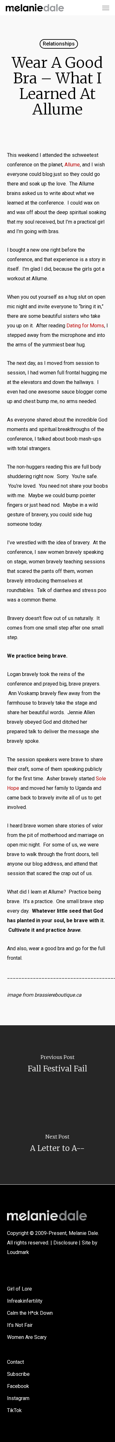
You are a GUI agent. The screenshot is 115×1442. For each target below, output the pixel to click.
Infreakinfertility (24, 1301)
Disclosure (65, 1243)
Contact (15, 1362)
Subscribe (18, 1374)
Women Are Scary (27, 1337)
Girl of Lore (19, 1289)
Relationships (59, 44)
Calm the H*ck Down (30, 1313)
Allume (72, 165)
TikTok (14, 1410)
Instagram (18, 1398)
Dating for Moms (85, 326)
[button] (105, 7)
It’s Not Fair (20, 1325)
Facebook (18, 1386)
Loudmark (18, 1252)
